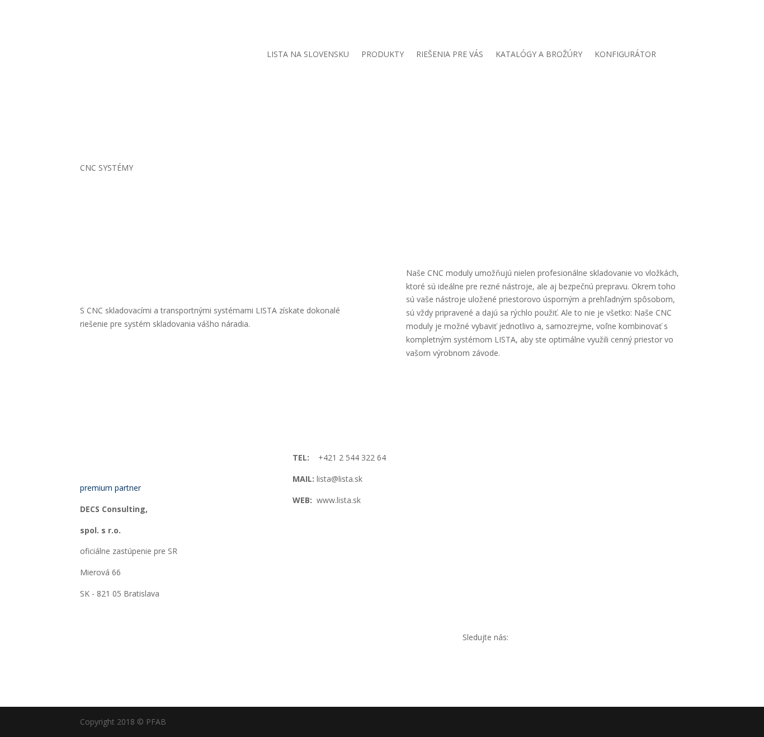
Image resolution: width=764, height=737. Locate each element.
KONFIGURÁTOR (625, 54)
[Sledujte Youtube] (643, 640)
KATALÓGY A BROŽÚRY (539, 54)
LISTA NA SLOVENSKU (308, 54)
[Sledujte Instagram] (621, 640)
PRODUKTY (382, 54)
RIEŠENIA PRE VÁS (449, 54)
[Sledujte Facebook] (598, 640)
